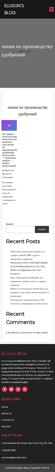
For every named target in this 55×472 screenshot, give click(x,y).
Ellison (7, 170)
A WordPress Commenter (19, 332)
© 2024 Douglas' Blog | (18, 467)
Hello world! (42, 332)
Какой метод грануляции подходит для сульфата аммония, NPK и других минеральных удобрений (27, 255)
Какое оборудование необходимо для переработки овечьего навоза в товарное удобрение (28, 281)
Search (10, 224)
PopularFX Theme (39, 467)
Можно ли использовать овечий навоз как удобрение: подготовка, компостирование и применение (29, 292)
